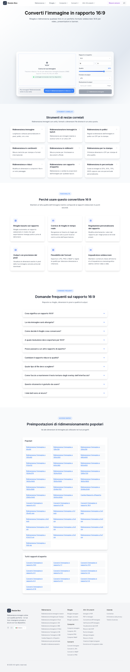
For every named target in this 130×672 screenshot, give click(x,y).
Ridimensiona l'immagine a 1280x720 (90, 472)
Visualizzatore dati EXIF (90, 626)
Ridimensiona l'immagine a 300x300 (63, 456)
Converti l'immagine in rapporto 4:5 (34, 504)
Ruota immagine (88, 632)
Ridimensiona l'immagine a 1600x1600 (90, 480)
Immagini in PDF (88, 614)
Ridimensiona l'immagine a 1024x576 (35, 472)
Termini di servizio (112, 620)
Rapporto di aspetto (85, 55)
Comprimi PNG (71, 634)
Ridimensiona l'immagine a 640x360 (63, 464)
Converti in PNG (72, 655)
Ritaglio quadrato (72, 620)
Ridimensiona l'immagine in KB (50, 632)
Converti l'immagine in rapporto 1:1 (61, 564)
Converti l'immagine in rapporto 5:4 (89, 580)
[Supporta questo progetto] (8, 628)
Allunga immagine (88, 635)
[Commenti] (124, 3)
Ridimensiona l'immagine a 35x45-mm (35, 512)
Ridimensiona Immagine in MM (50, 626)
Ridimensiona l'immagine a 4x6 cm (92, 528)
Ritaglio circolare (72, 617)
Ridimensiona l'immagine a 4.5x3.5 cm (35, 536)
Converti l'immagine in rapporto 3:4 (89, 572)
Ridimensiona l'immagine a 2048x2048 (90, 488)
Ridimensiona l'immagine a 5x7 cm (92, 536)
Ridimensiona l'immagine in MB (50, 635)
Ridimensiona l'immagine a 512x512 (35, 464)
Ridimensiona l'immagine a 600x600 (90, 464)
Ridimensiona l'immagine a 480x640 (90, 456)
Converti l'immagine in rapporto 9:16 (61, 504)
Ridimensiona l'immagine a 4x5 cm (64, 528)
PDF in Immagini (88, 617)
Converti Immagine (73, 645)
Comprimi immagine (73, 628)
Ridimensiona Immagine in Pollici (51, 629)
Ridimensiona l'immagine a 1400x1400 (35, 480)
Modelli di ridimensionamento (50, 644)
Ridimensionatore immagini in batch (52, 614)
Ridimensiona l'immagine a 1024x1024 (63, 472)
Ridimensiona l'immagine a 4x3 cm (92, 520)
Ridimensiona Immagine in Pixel (51, 620)
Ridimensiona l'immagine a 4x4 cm (37, 528)
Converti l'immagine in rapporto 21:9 (89, 564)
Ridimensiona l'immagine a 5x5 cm (64, 536)
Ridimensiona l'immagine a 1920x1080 (35, 488)
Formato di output (84, 75)
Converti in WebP (72, 652)
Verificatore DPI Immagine (91, 623)
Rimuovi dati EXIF (88, 629)
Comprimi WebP (72, 637)
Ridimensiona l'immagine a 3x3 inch (92, 512)
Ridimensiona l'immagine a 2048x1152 (63, 488)
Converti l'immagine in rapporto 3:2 (61, 572)
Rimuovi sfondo (88, 638)
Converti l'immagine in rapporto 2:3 (34, 572)
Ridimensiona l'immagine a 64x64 (35, 448)
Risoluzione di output (85, 82)
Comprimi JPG (71, 631)
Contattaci (110, 614)
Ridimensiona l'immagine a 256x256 (90, 448)
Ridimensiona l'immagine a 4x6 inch (37, 520)
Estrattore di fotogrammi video (93, 644)
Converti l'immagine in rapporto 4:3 (34, 580)
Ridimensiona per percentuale (50, 641)
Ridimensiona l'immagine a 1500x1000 (63, 480)
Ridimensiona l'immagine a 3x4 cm (64, 520)
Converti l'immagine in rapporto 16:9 (89, 504)
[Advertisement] (65, 36)
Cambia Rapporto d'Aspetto (91, 495)
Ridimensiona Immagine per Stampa (52, 617)
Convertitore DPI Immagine (91, 620)
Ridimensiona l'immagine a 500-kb (35, 544)
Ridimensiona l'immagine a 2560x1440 (35, 496)
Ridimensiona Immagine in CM (50, 623)
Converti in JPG (72, 649)
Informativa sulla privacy (114, 617)
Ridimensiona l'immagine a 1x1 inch (64, 512)
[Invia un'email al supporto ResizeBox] (11, 628)
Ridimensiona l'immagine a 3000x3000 (63, 496)
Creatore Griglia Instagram (91, 641)
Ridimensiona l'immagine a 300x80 (35, 456)
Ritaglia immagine (72, 614)
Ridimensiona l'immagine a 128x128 (63, 448)
